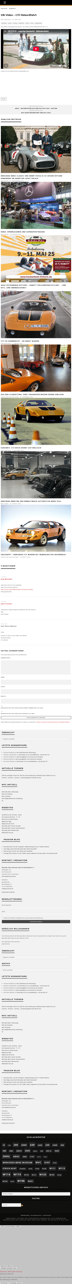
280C (11, 1151)
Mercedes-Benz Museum (17, 1162)
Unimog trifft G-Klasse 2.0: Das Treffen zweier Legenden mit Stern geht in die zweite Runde (30, 853)
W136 (5, 1181)
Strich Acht (9, 1168)
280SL (35, 1151)
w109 (44, 1168)
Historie (15, 23)
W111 (52, 1168)
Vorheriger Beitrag (36, 106)
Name (3, 677)
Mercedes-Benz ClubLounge (10, 792)
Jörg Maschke (6, 19)
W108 (37, 1168)
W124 (52, 1175)
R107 (47, 1162)
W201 (30, 1181)
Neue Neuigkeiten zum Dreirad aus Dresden (30, 757)
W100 (30, 1168)
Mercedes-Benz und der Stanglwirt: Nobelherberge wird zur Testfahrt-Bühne (26, 847)
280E (27, 1150)
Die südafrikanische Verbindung (26, 752)
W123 (42, 1174)
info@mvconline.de (7, 888)
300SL (6, 1156)
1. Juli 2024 (3, 577)
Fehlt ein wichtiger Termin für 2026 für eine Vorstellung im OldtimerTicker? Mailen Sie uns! (28, 775)
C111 (3, 99)
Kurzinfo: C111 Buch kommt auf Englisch (21, 448)
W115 (17, 1174)
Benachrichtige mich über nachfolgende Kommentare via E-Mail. (22, 708)
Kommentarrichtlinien (8, 892)
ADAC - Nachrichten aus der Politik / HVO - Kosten (36, 108)
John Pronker (6, 604)
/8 (4, 1145)
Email (3, 911)
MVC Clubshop (6, 796)
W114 (6, 1174)
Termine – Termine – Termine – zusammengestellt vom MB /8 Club (21, 778)
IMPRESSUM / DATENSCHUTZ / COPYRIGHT (36, 1215)
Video (32, 23)
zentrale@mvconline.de (9, 876)
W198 (21, 1181)
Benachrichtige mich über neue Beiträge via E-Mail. (18, 713)
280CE (19, 1151)
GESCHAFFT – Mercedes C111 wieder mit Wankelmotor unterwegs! (33, 554)
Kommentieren (5, 657)
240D (55, 1145)
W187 (12, 1181)
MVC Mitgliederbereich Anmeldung (12, 798)
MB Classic (5, 181)
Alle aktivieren (4, 1283)
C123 (45, 1156)
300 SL (49, 1151)
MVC (38, 1162)
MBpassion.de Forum (8, 824)
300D (57, 1151)
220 (32, 1144)
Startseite (4, 8)
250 (62, 1145)
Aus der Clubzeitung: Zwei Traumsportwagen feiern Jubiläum (32, 394)
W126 (59, 1175)
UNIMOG (23, 1168)
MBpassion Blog (6, 821)
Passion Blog (12, 839)
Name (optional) (6, 905)
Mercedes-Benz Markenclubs (10, 830)
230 (47, 1145)
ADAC (2, 290)
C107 (32, 1157)
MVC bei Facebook (7, 794)
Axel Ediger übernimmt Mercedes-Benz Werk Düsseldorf (20, 849)
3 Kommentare (38, 23)
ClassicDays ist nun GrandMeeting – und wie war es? (33, 755)
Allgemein (3, 23)
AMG (25, 1157)
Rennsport (21, 23)
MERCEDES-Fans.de (7, 832)
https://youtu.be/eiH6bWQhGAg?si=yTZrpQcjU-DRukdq (17, 589)
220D (40, 1145)
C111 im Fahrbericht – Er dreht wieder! (20, 341)
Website (3, 696)
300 (41, 1151)
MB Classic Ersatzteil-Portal (10, 819)
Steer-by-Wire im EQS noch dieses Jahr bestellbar (18, 851)
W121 (34, 1175)
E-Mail (3, 686)
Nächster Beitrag (36, 110)
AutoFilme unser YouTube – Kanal (12, 815)
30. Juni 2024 (4, 624)
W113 (62, 1168)
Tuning (27, 23)
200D (24, 1145)
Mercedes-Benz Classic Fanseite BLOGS (13, 828)
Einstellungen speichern (16, 1283)
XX (2, 801)
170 (9, 1145)
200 (16, 1144)
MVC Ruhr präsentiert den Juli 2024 (36, 113)
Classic (10, 23)
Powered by (11, 1271)
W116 (26, 1175)
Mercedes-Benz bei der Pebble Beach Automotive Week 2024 (31, 501)
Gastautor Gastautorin (9, 397)
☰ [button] (5, 2)
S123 (55, 1163)
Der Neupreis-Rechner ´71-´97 (11, 817)
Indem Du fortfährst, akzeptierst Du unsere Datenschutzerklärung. (23, 918)
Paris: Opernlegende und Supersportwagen (23, 232)
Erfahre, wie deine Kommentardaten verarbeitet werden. (53, 722)
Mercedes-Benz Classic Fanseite (11, 826)
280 (4, 1151)
